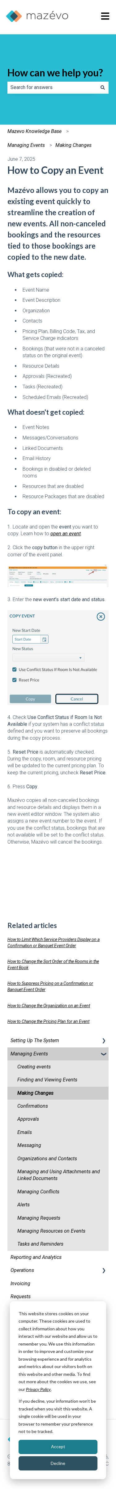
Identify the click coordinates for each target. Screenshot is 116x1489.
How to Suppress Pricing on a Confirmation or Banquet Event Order (50, 986)
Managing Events (26, 145)
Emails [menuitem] (24, 1132)
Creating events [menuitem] (34, 1067)
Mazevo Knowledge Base (34, 131)
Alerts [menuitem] (23, 1205)
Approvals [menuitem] (28, 1119)
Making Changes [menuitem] (35, 1093)
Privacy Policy (38, 1389)
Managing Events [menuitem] (29, 1054)
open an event (65, 534)
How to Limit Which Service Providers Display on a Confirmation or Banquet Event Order (53, 942)
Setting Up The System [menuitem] (35, 1040)
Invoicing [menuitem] (20, 1283)
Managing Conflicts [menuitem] (38, 1192)
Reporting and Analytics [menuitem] (36, 1257)
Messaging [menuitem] (29, 1145)
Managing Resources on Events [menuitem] (51, 1231)
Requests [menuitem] (21, 1296)
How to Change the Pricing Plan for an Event (48, 1021)
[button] (104, 1041)
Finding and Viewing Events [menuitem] (47, 1080)
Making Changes (73, 145)
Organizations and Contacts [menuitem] (47, 1159)
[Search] (103, 87)
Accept (58, 1446)
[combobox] (52, 87)
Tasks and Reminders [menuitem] (40, 1244)
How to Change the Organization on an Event (48, 1005)
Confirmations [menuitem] (32, 1106)
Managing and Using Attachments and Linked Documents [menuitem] (58, 1175)
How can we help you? (55, 72)
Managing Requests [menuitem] (38, 1218)
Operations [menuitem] (22, 1270)
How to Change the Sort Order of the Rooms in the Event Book (53, 964)
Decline (58, 1463)
